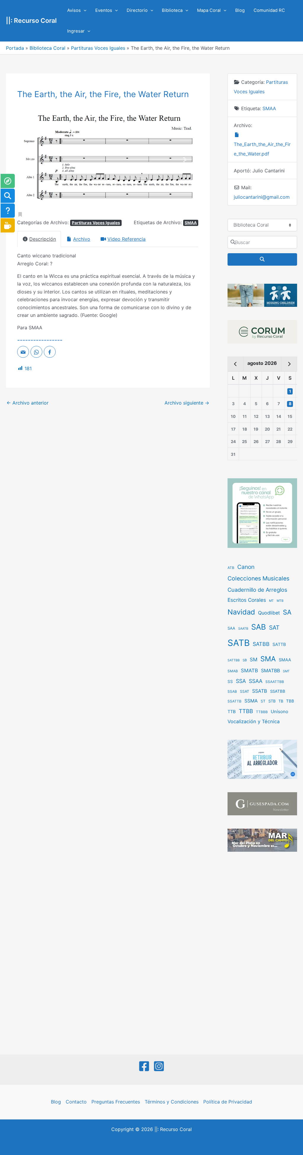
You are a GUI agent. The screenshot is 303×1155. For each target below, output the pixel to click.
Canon (245, 566)
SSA (241, 681)
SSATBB (277, 691)
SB (245, 660)
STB (271, 701)
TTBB (246, 711)
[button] (83, 10)
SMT (286, 671)
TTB (232, 711)
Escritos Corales (247, 600)
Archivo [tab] (81, 239)
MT (271, 601)
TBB (290, 701)
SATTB (279, 644)
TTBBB (262, 712)
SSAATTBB (274, 682)
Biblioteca (172, 10)
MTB (280, 601)
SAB (258, 626)
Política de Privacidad (227, 1102)
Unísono (279, 711)
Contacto (76, 1102)
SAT (274, 627)
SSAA (255, 681)
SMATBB (270, 670)
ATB (231, 568)
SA (287, 612)
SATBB (261, 644)
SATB (239, 643)
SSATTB (234, 701)
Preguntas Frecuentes (115, 1102)
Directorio (137, 10)
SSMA (251, 701)
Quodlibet (269, 613)
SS (230, 681)
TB (280, 701)
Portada (15, 48)
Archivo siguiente (187, 403)
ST (263, 701)
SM (253, 659)
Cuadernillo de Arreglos (257, 589)
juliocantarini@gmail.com (262, 197)
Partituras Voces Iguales (98, 48)
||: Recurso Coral (31, 20)
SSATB (259, 691)
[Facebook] (144, 1066)
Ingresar (76, 31)
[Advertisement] (262, 954)
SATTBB (234, 660)
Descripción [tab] (42, 239)
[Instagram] (159, 1066)
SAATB (243, 629)
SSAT (244, 691)
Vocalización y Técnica (254, 721)
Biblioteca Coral (47, 48)
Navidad (241, 612)
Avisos (74, 10)
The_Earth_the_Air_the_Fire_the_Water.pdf (262, 149)
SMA (268, 658)
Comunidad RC (269, 10)
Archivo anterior (28, 403)
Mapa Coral (209, 10)
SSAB (232, 691)
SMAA (191, 222)
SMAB (233, 671)
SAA (231, 628)
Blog (240, 10)
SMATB (249, 670)
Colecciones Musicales (258, 578)
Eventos (103, 10)
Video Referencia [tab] (126, 239)
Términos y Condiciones (172, 1102)
